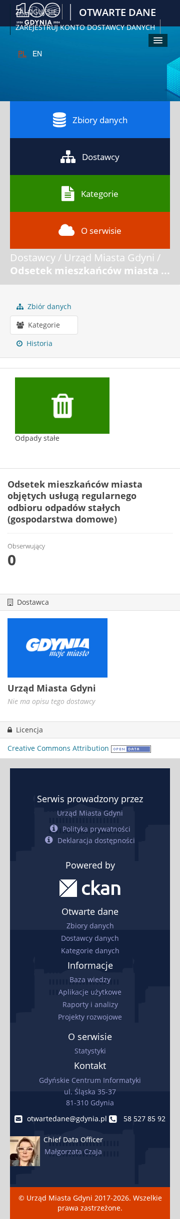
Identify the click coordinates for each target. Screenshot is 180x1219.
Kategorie (99, 193)
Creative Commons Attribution (58, 748)
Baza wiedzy (90, 979)
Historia (38, 343)
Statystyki (90, 1050)
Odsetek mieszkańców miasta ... (90, 270)
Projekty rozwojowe (90, 1017)
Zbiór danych (49, 306)
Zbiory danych (100, 120)
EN (37, 53)
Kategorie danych (90, 950)
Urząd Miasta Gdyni (109, 257)
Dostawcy (101, 157)
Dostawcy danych (90, 938)
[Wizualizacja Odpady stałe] (62, 415)
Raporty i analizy (90, 1004)
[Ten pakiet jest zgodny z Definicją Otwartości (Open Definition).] (131, 748)
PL (22, 53)
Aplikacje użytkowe (90, 992)
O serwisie (101, 230)
